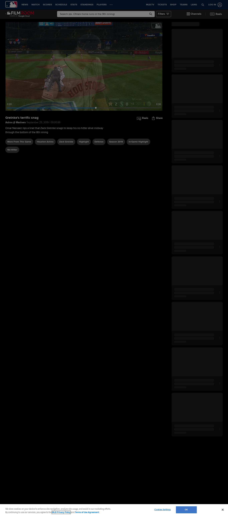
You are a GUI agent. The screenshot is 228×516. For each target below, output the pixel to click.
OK (186, 509)
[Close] (222, 509)
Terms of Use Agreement (87, 512)
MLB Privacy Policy (61, 512)
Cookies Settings (162, 509)
